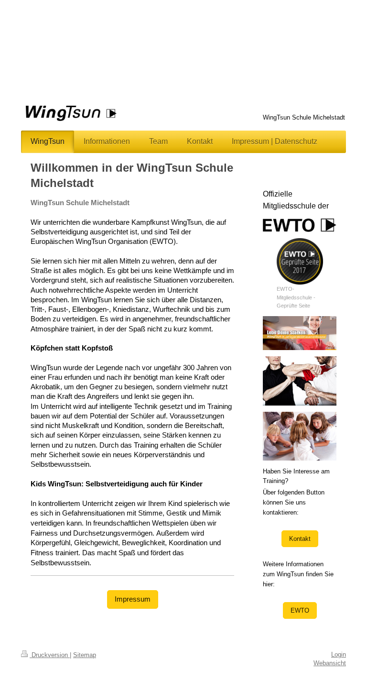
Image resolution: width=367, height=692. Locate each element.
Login (338, 654)
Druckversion (50, 655)
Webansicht (329, 663)
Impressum (133, 599)
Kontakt (300, 538)
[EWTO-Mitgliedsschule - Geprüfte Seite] (300, 261)
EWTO (300, 610)
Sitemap (84, 655)
